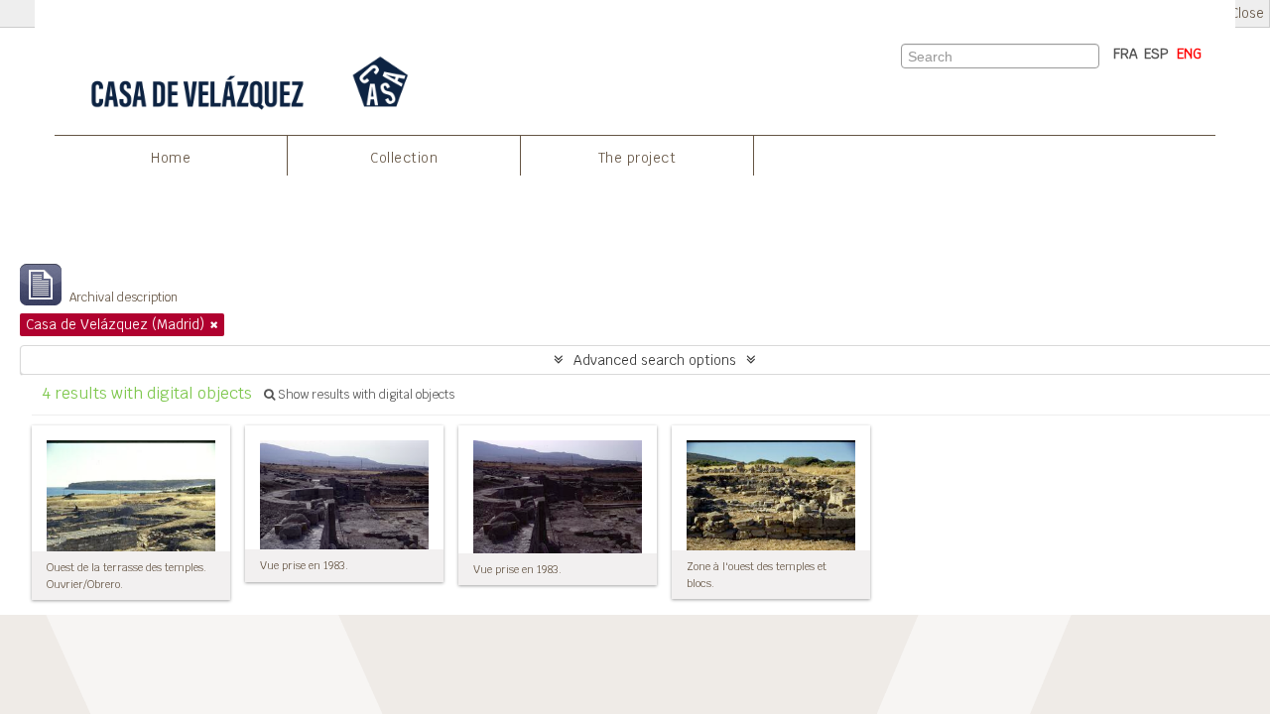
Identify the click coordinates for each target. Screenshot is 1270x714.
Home (170, 158)
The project (637, 158)
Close (1247, 13)
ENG (1189, 53)
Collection (404, 158)
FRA (1125, 53)
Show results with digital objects (364, 395)
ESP (1156, 53)
